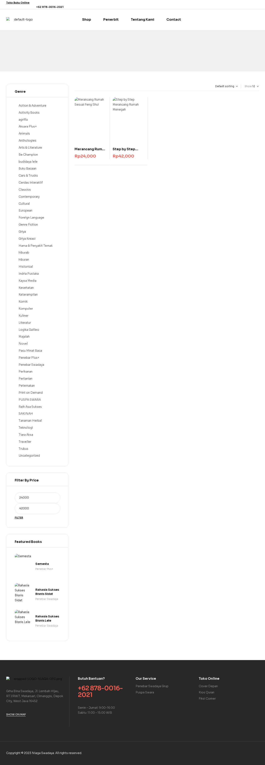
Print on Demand (31, 393)
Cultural (24, 204)
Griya (22, 231)
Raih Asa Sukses (30, 407)
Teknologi (26, 427)
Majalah (24, 336)
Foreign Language (31, 217)
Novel (23, 343)
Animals (24, 133)
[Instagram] (256, 4)
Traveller (25, 442)
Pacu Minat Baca (30, 350)
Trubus (23, 449)
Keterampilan (28, 294)
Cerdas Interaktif (31, 182)
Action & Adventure (32, 105)
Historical (26, 266)
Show (248, 86)
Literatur (25, 323)
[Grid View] (75, 86)
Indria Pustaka (29, 273)
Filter (19, 517)
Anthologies (27, 140)
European (25, 210)
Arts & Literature (30, 147)
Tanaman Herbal (30, 420)
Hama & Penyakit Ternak (36, 246)
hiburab (24, 252)
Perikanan (26, 371)
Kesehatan (26, 288)
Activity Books (29, 112)
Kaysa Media (27, 281)
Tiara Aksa (26, 435)
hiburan (24, 259)
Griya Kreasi (27, 239)
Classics (25, 189)
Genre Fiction (28, 224)
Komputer (26, 308)
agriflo (23, 119)
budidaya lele (28, 162)
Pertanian (25, 378)
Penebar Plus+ (29, 358)
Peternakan (27, 385)
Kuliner (23, 316)
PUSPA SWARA (30, 400)
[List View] (79, 86)
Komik (23, 301)
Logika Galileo (29, 330)
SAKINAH (26, 413)
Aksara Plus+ (28, 126)
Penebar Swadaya (31, 365)
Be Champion (28, 154)
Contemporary (29, 196)
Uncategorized (29, 455)
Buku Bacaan (27, 168)
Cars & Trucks (28, 175)
